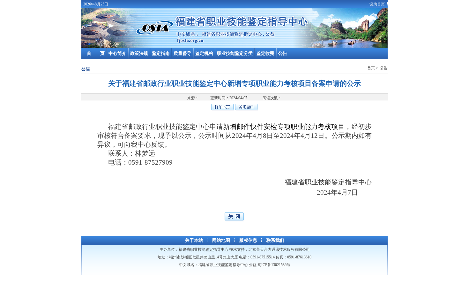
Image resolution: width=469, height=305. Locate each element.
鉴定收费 (265, 53)
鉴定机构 (204, 53)
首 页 (96, 53)
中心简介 (117, 53)
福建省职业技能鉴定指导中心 (203, 249)
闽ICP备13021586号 (273, 265)
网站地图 (221, 240)
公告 (282, 53)
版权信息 (248, 240)
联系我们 (275, 240)
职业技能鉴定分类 (235, 53)
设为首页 (377, 4)
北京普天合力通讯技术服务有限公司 (279, 249)
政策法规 (139, 53)
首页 (371, 68)
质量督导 (182, 53)
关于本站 (194, 240)
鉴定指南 (161, 53)
